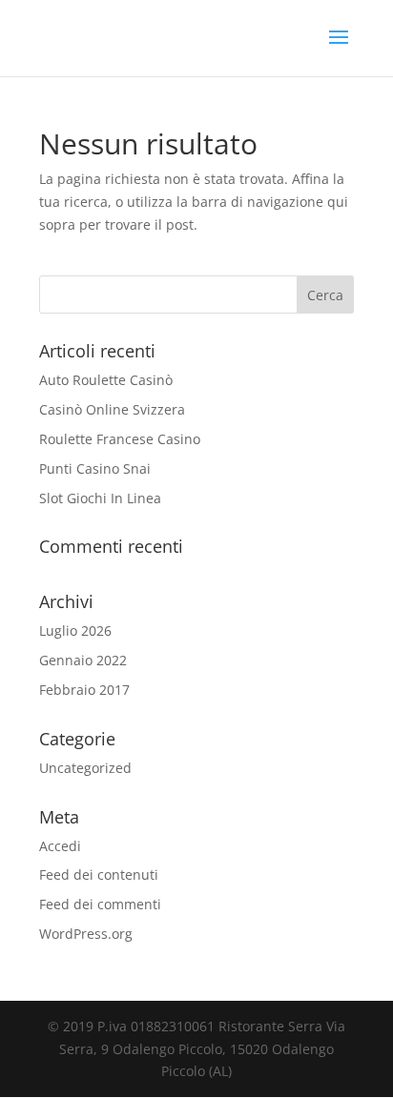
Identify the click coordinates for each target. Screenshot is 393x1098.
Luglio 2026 (75, 630)
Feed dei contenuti (98, 874)
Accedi (60, 846)
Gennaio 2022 (83, 660)
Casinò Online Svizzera (112, 409)
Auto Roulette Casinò (106, 380)
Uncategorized (85, 768)
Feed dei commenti (100, 904)
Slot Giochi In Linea (100, 498)
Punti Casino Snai (95, 468)
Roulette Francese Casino (119, 439)
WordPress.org (86, 934)
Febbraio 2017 (84, 690)
